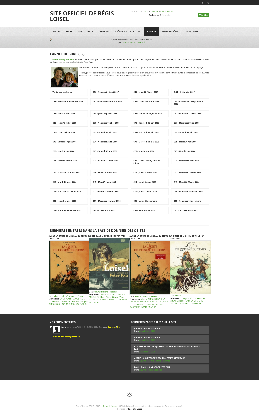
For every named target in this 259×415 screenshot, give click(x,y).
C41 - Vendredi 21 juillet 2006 (187, 113)
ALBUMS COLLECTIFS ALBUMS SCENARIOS (68, 304)
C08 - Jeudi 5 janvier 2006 (64, 201)
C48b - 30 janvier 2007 (184, 92)
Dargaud (84, 301)
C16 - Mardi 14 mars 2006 (64, 182)
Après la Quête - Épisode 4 (147, 337)
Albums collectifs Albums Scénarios (69, 296)
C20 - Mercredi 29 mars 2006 (65, 172)
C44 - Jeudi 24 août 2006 (63, 113)
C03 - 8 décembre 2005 (104, 210)
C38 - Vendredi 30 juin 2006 (146, 123)
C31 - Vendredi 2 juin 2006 (105, 141)
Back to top (129, 394)
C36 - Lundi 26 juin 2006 (63, 132)
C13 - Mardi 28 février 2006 (186, 182)
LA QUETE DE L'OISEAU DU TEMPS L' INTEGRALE (186, 302)
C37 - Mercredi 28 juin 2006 (186, 123)
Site (118, 327)
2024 (62, 298)
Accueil (145, 11)
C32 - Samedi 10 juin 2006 (64, 141)
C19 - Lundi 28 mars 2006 (105, 172)
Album (103, 294)
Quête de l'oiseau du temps (128, 31)
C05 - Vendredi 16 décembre (187, 201)
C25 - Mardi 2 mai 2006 (184, 151)
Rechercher (154, 15)
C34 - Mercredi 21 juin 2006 (146, 132)
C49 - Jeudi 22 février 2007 (145, 92)
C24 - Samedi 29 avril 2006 (64, 160)
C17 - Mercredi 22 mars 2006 (187, 172)
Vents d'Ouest (112, 297)
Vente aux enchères (62, 92)
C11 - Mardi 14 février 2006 (105, 191)
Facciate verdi (135, 409)
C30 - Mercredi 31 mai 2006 (146, 141)
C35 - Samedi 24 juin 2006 (105, 132)
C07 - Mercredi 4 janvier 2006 (106, 201)
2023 (187, 300)
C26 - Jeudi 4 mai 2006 (143, 151)
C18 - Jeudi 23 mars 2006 (145, 172)
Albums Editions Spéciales (105, 291)
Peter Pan (104, 31)
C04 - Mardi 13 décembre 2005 (66, 210)
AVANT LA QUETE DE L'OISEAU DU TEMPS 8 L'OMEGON (67, 300)
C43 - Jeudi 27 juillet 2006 (105, 113)
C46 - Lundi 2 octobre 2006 (146, 101)
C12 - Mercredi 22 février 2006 (66, 191)
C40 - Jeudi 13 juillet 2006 (64, 123)
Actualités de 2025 (147, 331)
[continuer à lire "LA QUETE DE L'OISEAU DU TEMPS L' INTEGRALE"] (190, 267)
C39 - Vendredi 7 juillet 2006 (106, 123)
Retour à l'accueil (110, 406)
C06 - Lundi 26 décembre (145, 201)
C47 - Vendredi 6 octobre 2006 (107, 101)
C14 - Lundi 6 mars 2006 (144, 182)
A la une (57, 31)
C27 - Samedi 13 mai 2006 (105, 151)
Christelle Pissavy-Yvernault (133, 42)
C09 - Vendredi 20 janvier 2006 (188, 191)
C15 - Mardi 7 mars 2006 (104, 182)
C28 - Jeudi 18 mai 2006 (63, 151)
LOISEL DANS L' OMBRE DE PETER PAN (107, 236)
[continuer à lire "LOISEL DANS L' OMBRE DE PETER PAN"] (109, 264)
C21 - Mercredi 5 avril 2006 (186, 160)
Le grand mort (191, 31)
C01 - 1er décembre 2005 (185, 210)
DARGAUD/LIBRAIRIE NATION (143, 307)
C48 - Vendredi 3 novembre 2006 (67, 101)
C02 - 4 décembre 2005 (144, 210)
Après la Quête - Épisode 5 (147, 328)
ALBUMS (201, 298)
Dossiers (154, 11)
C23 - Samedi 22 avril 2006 (105, 160)
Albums (178, 295)
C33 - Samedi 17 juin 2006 (186, 132)
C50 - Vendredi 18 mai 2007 (106, 92)
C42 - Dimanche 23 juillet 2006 (147, 113)
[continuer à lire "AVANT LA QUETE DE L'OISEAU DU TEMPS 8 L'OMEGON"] (69, 267)
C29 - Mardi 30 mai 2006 (185, 141)
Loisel (69, 31)
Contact (112, 327)
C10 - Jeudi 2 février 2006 (145, 191)
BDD (80, 31)
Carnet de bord (166, 11)
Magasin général (169, 31)
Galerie (90, 31)
